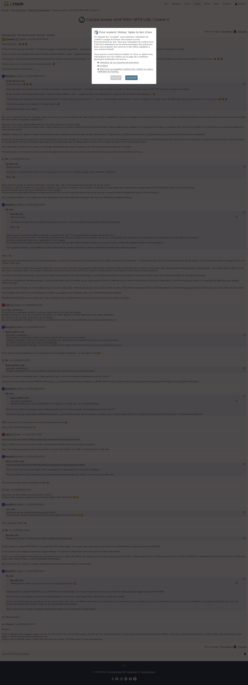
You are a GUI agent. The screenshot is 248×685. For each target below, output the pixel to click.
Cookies (104, 66)
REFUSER (116, 78)
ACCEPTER (131, 78)
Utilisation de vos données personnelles (119, 62)
